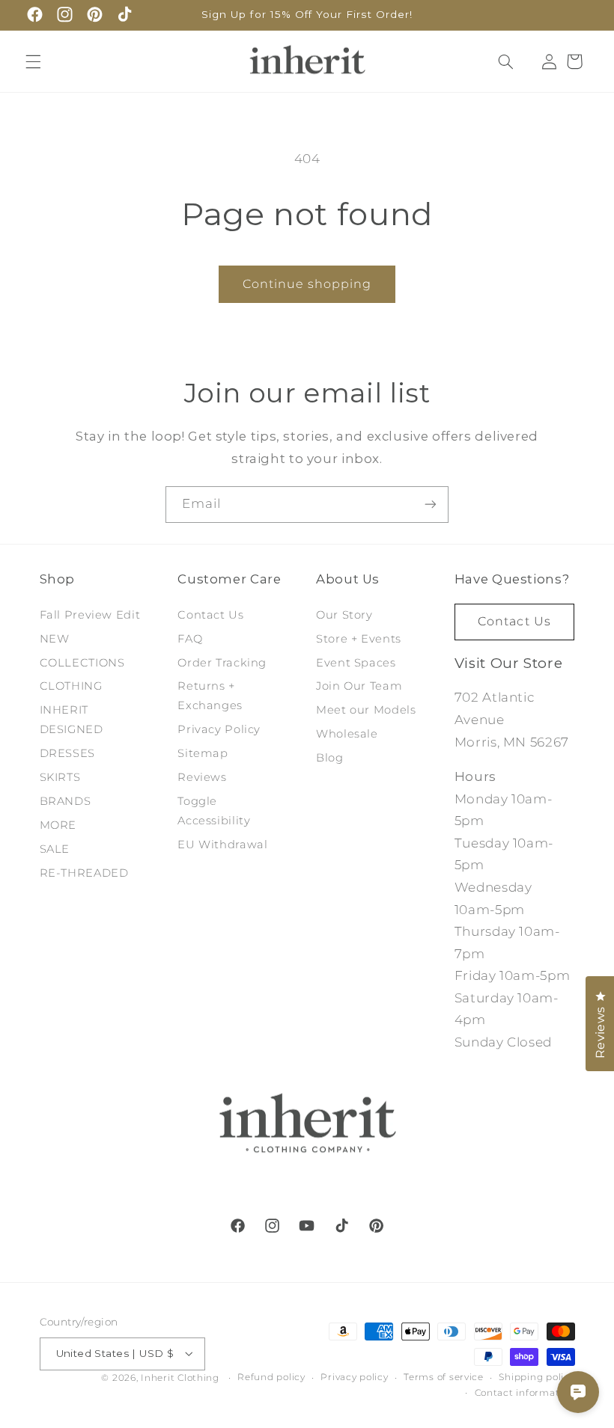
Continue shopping (307, 284)
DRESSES (67, 753)
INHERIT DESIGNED (71, 719)
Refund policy (271, 1377)
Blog (330, 757)
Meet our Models (366, 710)
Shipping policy (536, 1377)
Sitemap (202, 753)
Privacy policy (354, 1377)
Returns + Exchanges (210, 695)
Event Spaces (356, 662)
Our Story (344, 615)
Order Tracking (222, 662)
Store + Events (358, 639)
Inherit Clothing (180, 1378)
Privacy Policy (219, 729)
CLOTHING (71, 686)
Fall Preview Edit (90, 615)
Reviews (201, 777)
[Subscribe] (430, 504)
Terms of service (444, 1377)
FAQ (189, 639)
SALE (55, 849)
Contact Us (210, 615)
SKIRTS (60, 777)
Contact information (525, 1393)
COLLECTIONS (82, 662)
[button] (33, 61)
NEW (55, 639)
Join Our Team (359, 686)
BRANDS (65, 801)
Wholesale (347, 734)
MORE (58, 825)
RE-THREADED (84, 873)
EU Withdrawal (222, 844)
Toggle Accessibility (213, 810)
